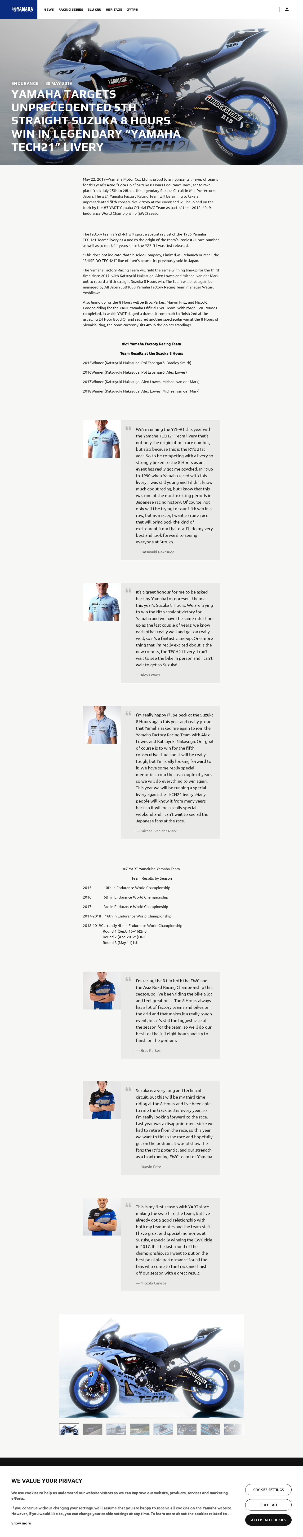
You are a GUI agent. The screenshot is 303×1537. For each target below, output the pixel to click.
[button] (69, 1429)
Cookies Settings (268, 1489)
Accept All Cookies (268, 1520)
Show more (21, 1522)
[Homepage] (22, 9)
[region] (151, 1501)
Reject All (268, 1504)
